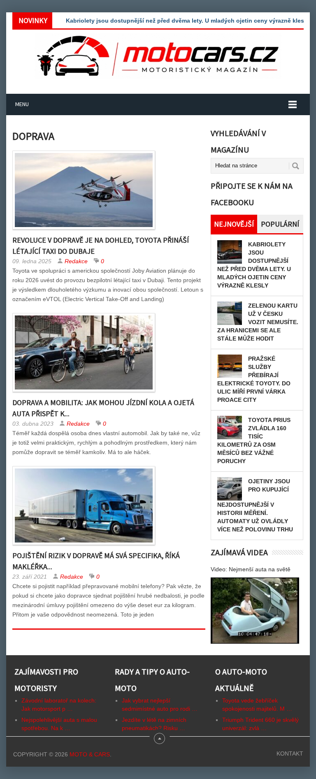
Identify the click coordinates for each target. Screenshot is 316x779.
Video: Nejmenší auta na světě (250, 569)
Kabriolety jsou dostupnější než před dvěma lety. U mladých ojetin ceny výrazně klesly (187, 20)
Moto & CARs (90, 754)
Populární (280, 224)
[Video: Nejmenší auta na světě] (255, 610)
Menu (22, 104)
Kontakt (289, 753)
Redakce (76, 261)
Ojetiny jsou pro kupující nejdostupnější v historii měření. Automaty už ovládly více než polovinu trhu (255, 505)
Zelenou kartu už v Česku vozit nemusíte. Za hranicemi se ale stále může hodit (257, 322)
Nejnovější (234, 224)
